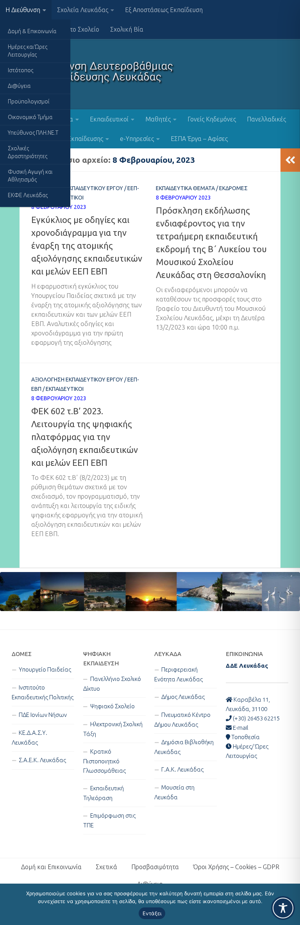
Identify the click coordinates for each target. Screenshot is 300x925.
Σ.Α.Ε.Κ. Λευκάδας (42, 760)
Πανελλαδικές (266, 119)
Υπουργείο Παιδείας (45, 669)
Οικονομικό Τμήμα (30, 117)
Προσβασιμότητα (155, 866)
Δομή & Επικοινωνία (32, 31)
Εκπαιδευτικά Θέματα (185, 188)
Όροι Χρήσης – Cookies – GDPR (236, 866)
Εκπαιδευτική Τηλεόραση (103, 793)
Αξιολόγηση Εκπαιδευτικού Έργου (77, 188)
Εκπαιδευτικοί (109, 119)
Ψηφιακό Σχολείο (112, 706)
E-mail (240, 727)
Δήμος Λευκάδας (183, 696)
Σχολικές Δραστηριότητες (27, 152)
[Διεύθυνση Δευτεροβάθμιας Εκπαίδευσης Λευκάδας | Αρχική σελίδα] (93, 74)
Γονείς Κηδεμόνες (212, 119)
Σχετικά (106, 866)
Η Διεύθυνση (22, 9)
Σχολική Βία (126, 29)
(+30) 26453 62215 (256, 718)
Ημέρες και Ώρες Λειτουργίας (27, 51)
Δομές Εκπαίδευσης (76, 138)
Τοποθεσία (245, 737)
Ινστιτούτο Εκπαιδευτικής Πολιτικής (42, 692)
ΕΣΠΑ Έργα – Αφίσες (199, 138)
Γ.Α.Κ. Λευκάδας (182, 769)
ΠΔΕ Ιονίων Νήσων (43, 714)
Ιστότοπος (20, 70)
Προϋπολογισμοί (28, 101)
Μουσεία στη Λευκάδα (174, 792)
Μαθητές (158, 119)
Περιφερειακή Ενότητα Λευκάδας (178, 674)
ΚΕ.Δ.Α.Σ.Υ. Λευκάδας (29, 737)
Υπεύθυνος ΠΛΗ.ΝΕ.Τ (33, 133)
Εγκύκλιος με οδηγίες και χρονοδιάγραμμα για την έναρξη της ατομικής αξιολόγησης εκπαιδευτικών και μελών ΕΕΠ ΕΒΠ (86, 245)
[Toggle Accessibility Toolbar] (283, 908)
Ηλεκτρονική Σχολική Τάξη (113, 729)
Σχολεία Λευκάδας (82, 9)
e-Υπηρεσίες (137, 138)
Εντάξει (152, 913)
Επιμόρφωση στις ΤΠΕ (109, 820)
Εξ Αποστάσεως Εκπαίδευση (164, 9)
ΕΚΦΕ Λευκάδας (28, 195)
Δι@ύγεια (19, 86)
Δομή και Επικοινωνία (51, 866)
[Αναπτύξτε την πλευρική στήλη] (290, 160)
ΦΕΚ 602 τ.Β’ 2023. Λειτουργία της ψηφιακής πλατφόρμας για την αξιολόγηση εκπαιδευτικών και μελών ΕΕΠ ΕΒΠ (84, 436)
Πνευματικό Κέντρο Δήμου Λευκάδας (182, 719)
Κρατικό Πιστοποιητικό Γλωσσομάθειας (104, 761)
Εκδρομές (233, 188)
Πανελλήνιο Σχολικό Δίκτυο (112, 683)
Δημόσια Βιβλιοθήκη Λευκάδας (184, 747)
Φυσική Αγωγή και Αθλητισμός (30, 176)
